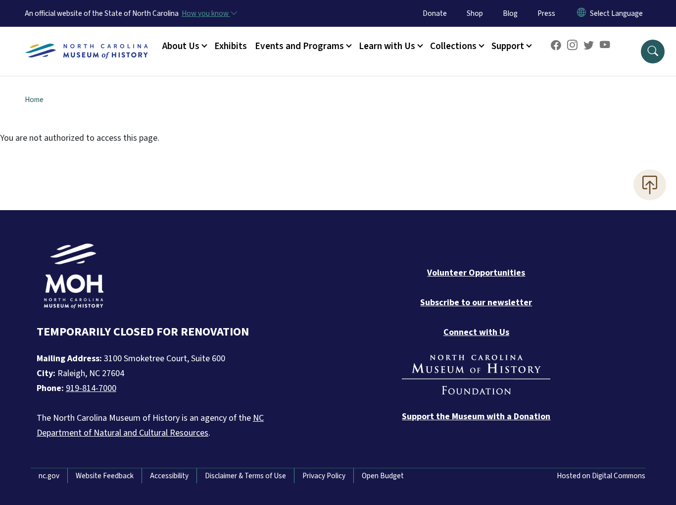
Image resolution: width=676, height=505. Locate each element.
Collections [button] (453, 46)
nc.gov (49, 475)
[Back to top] (649, 184)
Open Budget (383, 475)
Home (34, 99)
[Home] (86, 40)
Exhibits (230, 46)
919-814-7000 (91, 388)
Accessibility (169, 475)
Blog (510, 13)
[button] (653, 51)
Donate (435, 13)
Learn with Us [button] (387, 46)
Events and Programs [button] (299, 46)
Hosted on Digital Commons (601, 475)
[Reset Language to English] (581, 13)
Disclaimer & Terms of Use (245, 475)
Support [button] (507, 46)
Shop (475, 13)
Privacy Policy (323, 475)
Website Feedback (105, 475)
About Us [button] (180, 46)
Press (546, 13)
